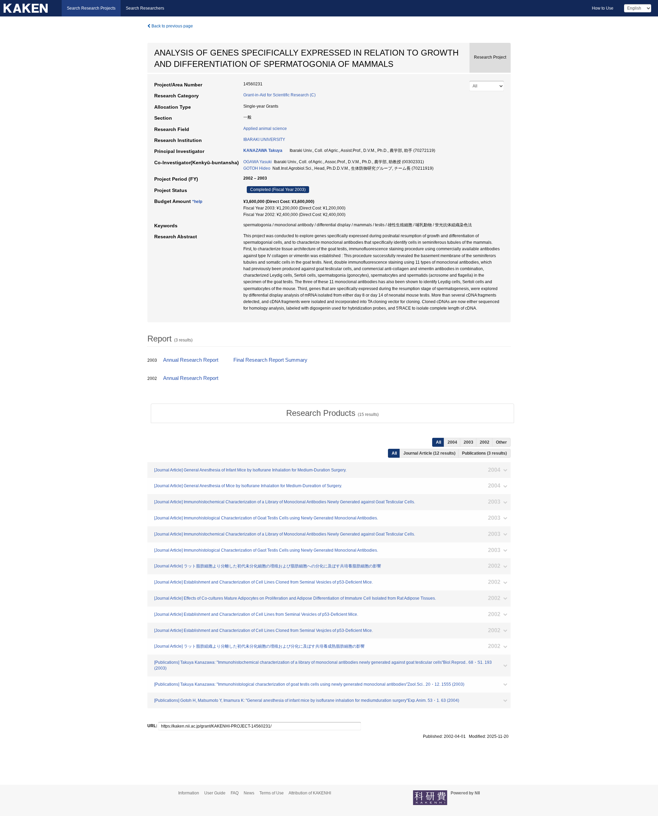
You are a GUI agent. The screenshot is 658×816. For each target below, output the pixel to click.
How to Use (602, 8)
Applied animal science (265, 128)
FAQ (235, 793)
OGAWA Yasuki (257, 161)
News (249, 793)
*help (197, 201)
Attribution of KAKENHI (310, 793)
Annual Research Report (190, 360)
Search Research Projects (91, 8)
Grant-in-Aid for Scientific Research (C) (279, 95)
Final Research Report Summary (270, 360)
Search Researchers (145, 8)
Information (188, 793)
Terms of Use (271, 793)
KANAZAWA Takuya (262, 150)
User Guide (215, 793)
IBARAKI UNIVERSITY (264, 139)
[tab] (332, 413)
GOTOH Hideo (256, 168)
